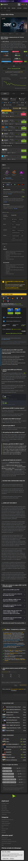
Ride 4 (14, 741)
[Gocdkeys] (4, 4)
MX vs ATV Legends (14, 757)
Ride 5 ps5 (8, 10)
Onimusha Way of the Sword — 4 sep (14, 712)
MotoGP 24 (14, 755)
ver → (24, 178)
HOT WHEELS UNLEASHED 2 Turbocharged (14, 744)
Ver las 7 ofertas (14, 74)
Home (2, 10)
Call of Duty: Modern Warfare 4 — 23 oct (14, 722)
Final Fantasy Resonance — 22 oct (14, 720)
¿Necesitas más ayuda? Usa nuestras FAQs (14, 623)
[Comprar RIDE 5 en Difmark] (4, 113)
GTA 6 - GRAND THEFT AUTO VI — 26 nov (14, 725)
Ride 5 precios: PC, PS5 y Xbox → (20, 88)
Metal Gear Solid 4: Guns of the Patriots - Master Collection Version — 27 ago (14, 707)
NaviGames (5, 196)
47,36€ (17, 313)
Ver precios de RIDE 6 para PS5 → (12, 287)
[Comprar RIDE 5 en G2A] (4, 127)
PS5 (5, 37)
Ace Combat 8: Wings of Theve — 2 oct (14, 717)
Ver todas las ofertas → (6, 339)
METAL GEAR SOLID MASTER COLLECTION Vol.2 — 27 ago (14, 709)
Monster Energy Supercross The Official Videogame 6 (14, 747)
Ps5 (4, 10)
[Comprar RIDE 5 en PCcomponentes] (4, 149)
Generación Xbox (6, 189)
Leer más (10, 193)
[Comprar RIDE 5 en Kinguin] (4, 120)
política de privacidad (5, 855)
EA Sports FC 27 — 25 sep (14, 715)
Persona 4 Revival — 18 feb (14, 730)
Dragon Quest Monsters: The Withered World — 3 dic (14, 728)
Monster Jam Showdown (14, 760)
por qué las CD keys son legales (9, 644)
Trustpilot (18, 651)
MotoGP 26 (14, 749)
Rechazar (12, 858)
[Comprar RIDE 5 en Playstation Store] (4, 155)
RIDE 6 (14, 739)
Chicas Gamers (6, 204)
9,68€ (10, 313)
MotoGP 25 (14, 752)
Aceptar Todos (5, 858)
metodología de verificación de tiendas (11, 640)
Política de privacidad (5, 860)
